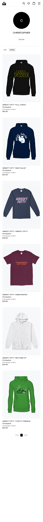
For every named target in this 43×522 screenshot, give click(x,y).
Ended (12, 50)
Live (5, 50)
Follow (21, 39)
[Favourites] (28, 3)
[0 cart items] (34, 3)
